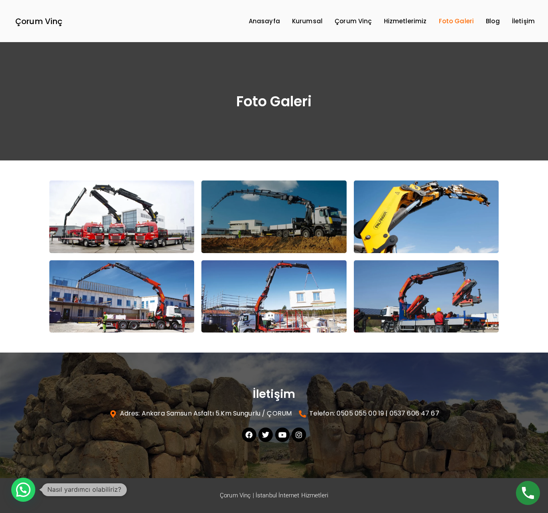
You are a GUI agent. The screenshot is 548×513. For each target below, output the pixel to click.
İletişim (523, 21)
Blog (493, 21)
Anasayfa (264, 21)
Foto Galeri (456, 21)
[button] (23, 490)
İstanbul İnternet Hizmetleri (292, 495)
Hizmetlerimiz (405, 21)
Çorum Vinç (39, 21)
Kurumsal (307, 21)
